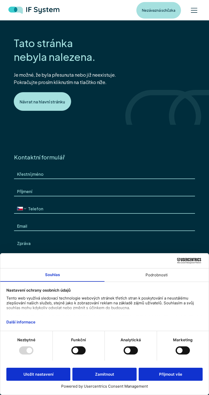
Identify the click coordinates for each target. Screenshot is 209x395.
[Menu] (194, 10)
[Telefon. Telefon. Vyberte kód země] (22, 209)
